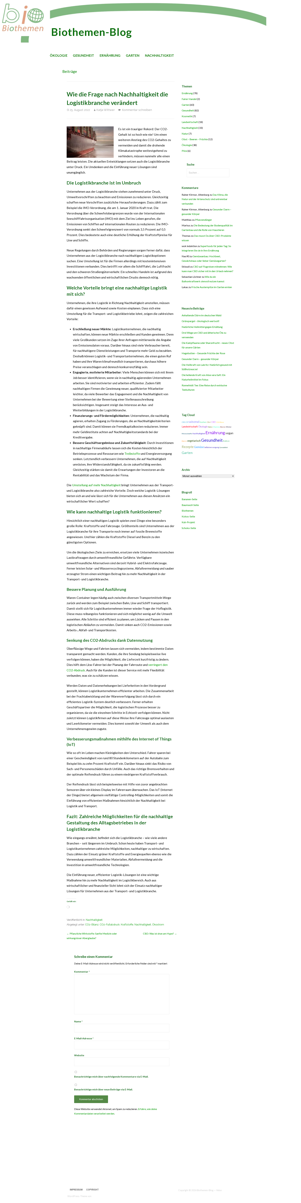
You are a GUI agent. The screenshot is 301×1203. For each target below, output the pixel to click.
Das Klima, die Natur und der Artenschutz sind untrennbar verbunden (205, 199)
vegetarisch (194, 440)
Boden (210, 427)
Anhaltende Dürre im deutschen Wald (201, 315)
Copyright (92, 1189)
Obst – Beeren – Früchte (195, 139)
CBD (213, 422)
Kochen (203, 422)
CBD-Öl (185, 422)
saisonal (193, 421)
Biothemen (187, 510)
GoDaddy (96, 1196)
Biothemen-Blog (91, 32)
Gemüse (199, 447)
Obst (209, 422)
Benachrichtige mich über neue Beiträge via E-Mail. (103, 1089)
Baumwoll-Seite (190, 504)
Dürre (184, 441)
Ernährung (110, 55)
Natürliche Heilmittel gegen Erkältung (202, 326)
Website (79, 1055)
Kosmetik (187, 116)
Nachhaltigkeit (159, 55)
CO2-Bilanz (92, 924)
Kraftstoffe (127, 924)
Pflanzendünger (203, 219)
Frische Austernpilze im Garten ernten (211, 287)
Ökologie (58, 55)
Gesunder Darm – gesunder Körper (200, 358)
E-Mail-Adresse (84, 1038)
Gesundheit (83, 55)
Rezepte (188, 447)
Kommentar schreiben (137, 110)
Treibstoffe (132, 453)
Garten (132, 55)
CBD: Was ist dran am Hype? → (160, 933)
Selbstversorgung (211, 447)
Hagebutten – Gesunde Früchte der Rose (203, 353)
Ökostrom (158, 924)
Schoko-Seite (189, 527)
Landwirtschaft (190, 121)
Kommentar (82, 971)
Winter (229, 427)
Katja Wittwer (105, 110)
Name (78, 1021)
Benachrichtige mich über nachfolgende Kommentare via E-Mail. (111, 1076)
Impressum (76, 1189)
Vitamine (216, 427)
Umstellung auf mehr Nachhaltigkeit (96, 485)
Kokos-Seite (188, 516)
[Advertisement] (101, 1157)
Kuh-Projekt (188, 522)
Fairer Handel (189, 98)
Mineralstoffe (187, 434)
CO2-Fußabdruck (110, 924)
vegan (229, 433)
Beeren (223, 427)
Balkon (226, 441)
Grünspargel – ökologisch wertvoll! (200, 321)
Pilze (184, 150)
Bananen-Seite (189, 499)
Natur (185, 133)
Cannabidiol (223, 447)
